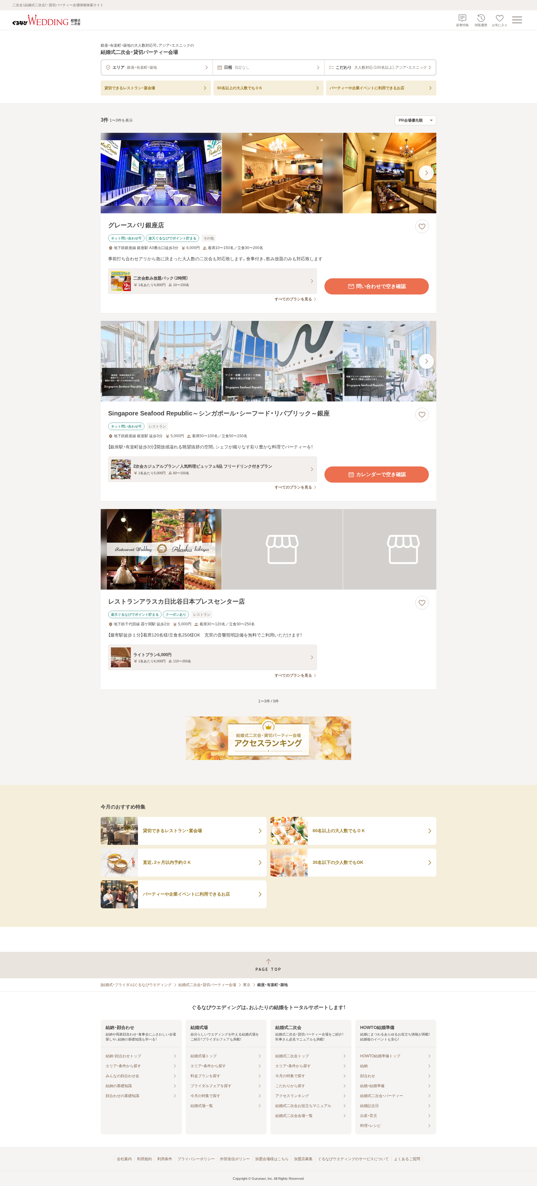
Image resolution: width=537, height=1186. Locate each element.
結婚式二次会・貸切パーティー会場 (207, 985)
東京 (246, 985)
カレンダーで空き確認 (381, 474)
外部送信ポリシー (235, 1159)
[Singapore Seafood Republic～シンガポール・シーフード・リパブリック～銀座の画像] (268, 361)
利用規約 (144, 1159)
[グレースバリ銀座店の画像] (268, 173)
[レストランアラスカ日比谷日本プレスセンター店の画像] (268, 549)
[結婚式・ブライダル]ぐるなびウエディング (136, 985)
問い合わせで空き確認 (381, 286)
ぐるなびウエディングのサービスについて (353, 1159)
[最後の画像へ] (426, 172)
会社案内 (124, 1159)
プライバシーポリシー (196, 1159)
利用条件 (164, 1159)
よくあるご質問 (407, 1159)
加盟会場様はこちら (272, 1159)
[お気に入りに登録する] (422, 226)
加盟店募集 (303, 1159)
